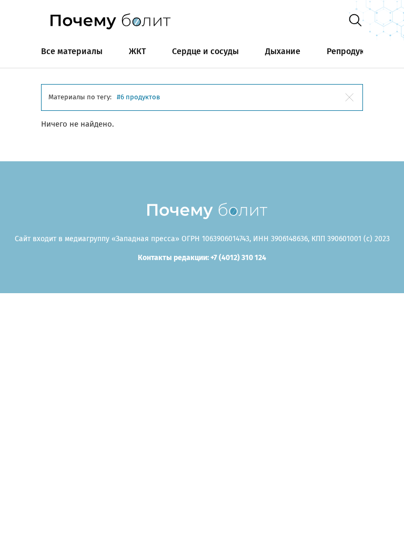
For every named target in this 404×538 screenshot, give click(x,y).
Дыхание (282, 51)
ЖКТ (137, 51)
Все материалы (72, 51)
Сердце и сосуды (205, 51)
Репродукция (353, 51)
